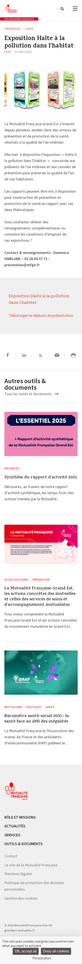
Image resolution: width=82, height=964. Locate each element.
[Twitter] (40, 355)
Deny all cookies (56, 951)
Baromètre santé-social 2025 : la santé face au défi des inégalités (36, 719)
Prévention (12, 29)
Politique (33, 707)
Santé (29, 29)
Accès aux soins (16, 580)
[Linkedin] (24, 355)
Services (12, 834)
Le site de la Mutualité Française (30, 864)
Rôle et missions (20, 817)
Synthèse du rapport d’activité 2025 (40, 477)
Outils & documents (23, 843)
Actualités (14, 825)
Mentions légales (18, 873)
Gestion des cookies (20, 898)
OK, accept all (26, 951)
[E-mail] (57, 355)
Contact (10, 855)
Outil (7, 52)
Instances (11, 468)
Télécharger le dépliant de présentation (41, 316)
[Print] (73, 355)
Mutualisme (13, 707)
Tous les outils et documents (28, 393)
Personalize (42, 958)
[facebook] (7, 355)
